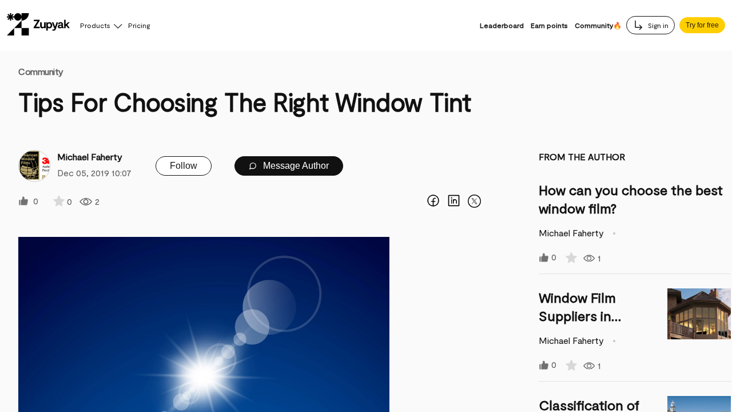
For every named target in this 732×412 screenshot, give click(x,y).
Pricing (139, 25)
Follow (183, 166)
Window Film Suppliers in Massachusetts (587, 315)
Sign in (657, 25)
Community (40, 71)
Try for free (702, 25)
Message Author (295, 166)
